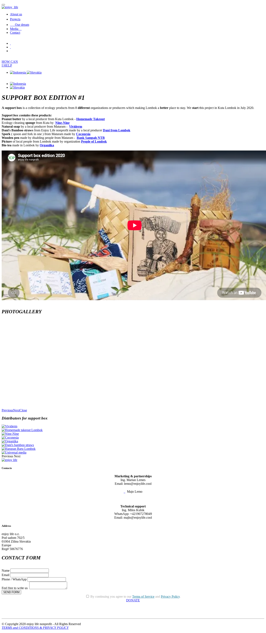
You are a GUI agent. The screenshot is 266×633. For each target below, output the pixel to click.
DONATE (133, 600)
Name (6, 570)
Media (16, 29)
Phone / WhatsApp (14, 579)
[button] (7, 410)
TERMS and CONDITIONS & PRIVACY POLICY (35, 627)
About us (16, 14)
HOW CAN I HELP (10, 63)
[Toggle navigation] (3, 4)
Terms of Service (143, 596)
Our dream (22, 24)
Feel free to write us (15, 588)
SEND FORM (11, 592)
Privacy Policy (170, 596)
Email (5, 575)
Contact (15, 32)
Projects (15, 19)
